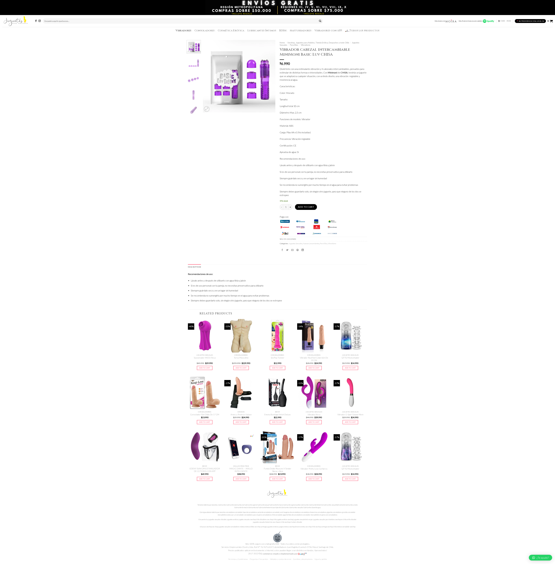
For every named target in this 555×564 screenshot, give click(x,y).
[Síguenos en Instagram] (39, 21)
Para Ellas (294, 45)
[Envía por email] (292, 250)
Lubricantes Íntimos (261, 30)
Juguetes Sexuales (295, 243)
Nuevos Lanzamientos (311, 243)
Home (282, 42)
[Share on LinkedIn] (302, 250)
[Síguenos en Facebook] (36, 21)
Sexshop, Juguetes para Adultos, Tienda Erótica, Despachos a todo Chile (318, 42)
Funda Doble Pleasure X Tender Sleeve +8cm (277, 469)
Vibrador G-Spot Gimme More (350, 414)
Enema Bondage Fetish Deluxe (277, 414)
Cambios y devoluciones (303, 559)
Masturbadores (300, 30)
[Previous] (208, 76)
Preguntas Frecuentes (259, 559)
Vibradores (183, 30)
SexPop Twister (277, 357)
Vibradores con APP (328, 30)
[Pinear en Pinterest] (297, 250)
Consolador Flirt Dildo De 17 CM (204, 414)
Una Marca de (440, 21)
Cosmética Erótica (231, 30)
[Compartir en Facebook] (282, 250)
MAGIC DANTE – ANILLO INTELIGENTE (241, 469)
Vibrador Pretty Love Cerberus (314, 468)
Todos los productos (364, 30)
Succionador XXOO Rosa (205, 357)
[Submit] (320, 21)
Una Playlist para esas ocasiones (471, 21)
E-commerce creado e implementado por (279, 553)
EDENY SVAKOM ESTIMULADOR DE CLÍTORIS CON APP (205, 469)
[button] (540, 558)
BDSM (282, 30)
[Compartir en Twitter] (287, 250)
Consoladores (205, 30)
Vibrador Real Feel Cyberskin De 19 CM (314, 358)
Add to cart (306, 207)
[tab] (194, 267)
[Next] (270, 76)
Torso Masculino (241, 357)
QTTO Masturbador (350, 357)
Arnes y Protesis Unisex (241, 414)
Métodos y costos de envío (280, 559)
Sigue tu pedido (320, 559)
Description (194, 267)
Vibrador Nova (314, 414)
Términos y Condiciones (238, 559)
